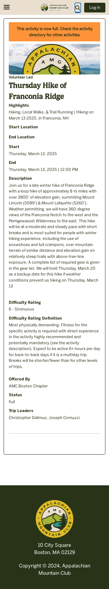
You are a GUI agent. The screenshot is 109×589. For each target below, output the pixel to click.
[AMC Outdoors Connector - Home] (54, 7)
